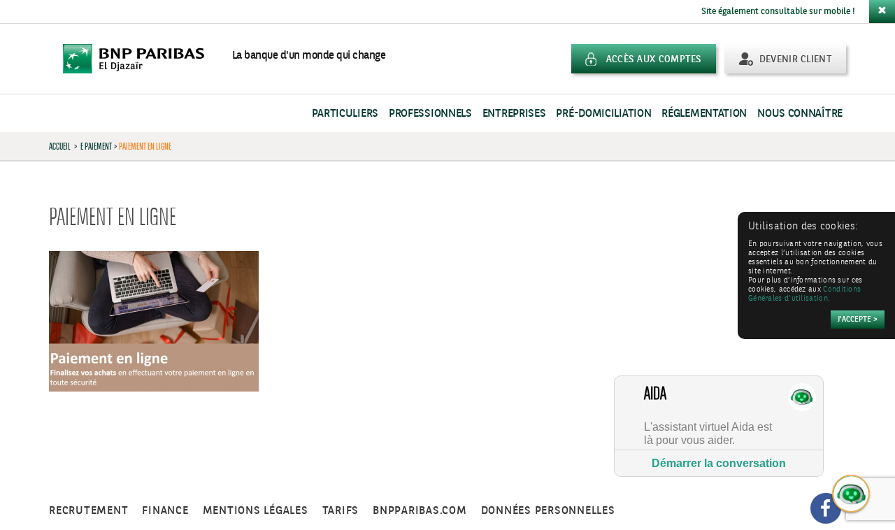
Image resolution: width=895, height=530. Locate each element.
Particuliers (345, 113)
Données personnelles (548, 511)
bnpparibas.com (420, 511)
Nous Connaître (800, 113)
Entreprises (514, 113)
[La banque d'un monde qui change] (140, 58)
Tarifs (340, 511)
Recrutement (88, 511)
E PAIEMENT (96, 146)
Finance (165, 511)
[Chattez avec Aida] (851, 494)
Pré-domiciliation (603, 113)
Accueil (60, 146)
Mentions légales (255, 511)
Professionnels (430, 113)
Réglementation (704, 113)
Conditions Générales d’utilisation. (804, 294)
